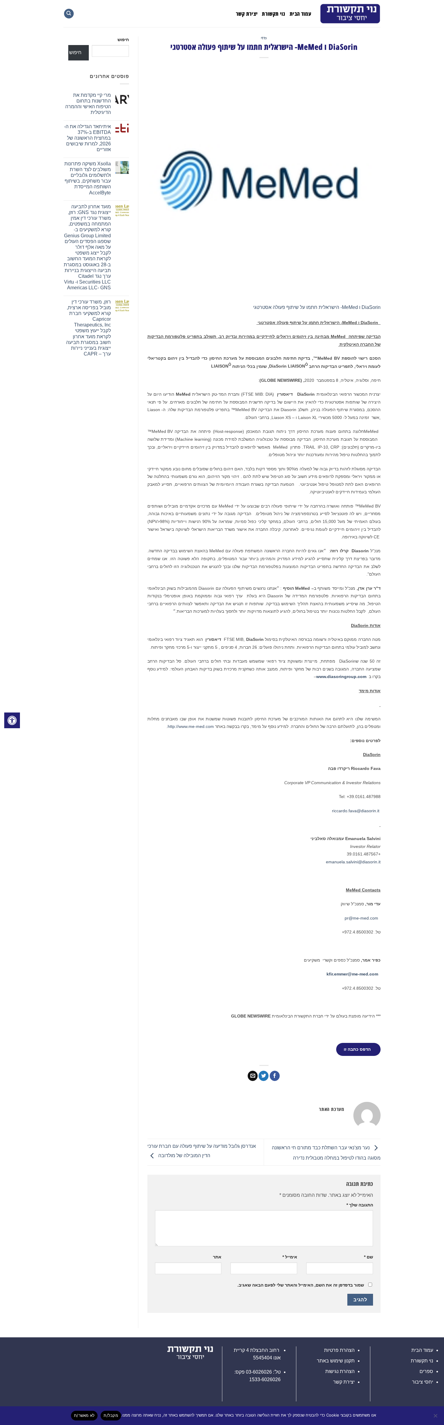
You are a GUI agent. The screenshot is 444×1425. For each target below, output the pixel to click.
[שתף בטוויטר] (264, 1076)
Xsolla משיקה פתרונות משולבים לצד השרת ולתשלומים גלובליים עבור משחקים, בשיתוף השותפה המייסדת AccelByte (87, 178)
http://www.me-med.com (191, 726)
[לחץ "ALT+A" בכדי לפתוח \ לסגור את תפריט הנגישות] (12, 720)
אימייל (289, 1257)
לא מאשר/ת (84, 1415)
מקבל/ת (111, 1415)
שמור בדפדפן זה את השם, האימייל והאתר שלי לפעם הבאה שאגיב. (300, 1285)
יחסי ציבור (422, 1381)
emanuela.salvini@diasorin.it (353, 861)
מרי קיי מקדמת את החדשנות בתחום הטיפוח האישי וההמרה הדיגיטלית (88, 104)
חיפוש (123, 39)
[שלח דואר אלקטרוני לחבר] (253, 1076)
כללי (264, 38)
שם (368, 1257)
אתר (217, 1257)
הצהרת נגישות (340, 1371)
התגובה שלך (359, 1205)
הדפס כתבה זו (357, 1049)
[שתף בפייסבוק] (275, 1076)
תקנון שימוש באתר (336, 1360)
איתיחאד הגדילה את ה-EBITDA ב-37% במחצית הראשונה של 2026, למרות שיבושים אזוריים (87, 138)
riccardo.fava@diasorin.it (355, 810)
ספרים (426, 1371)
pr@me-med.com (361, 918)
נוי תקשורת (273, 13)
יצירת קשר (247, 13)
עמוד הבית (300, 13)
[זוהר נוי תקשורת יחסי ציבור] (350, 14)
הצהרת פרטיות (339, 1350)
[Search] (69, 14)
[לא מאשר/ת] (435, 1417)
